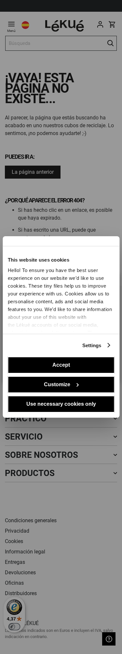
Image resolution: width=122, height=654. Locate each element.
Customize (57, 384)
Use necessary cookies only (61, 404)
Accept (61, 365)
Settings (92, 345)
